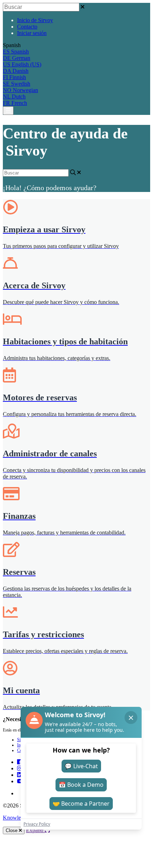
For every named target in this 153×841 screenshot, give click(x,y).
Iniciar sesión (32, 33)
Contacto (27, 27)
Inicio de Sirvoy (35, 20)
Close (12, 830)
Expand (35, 830)
